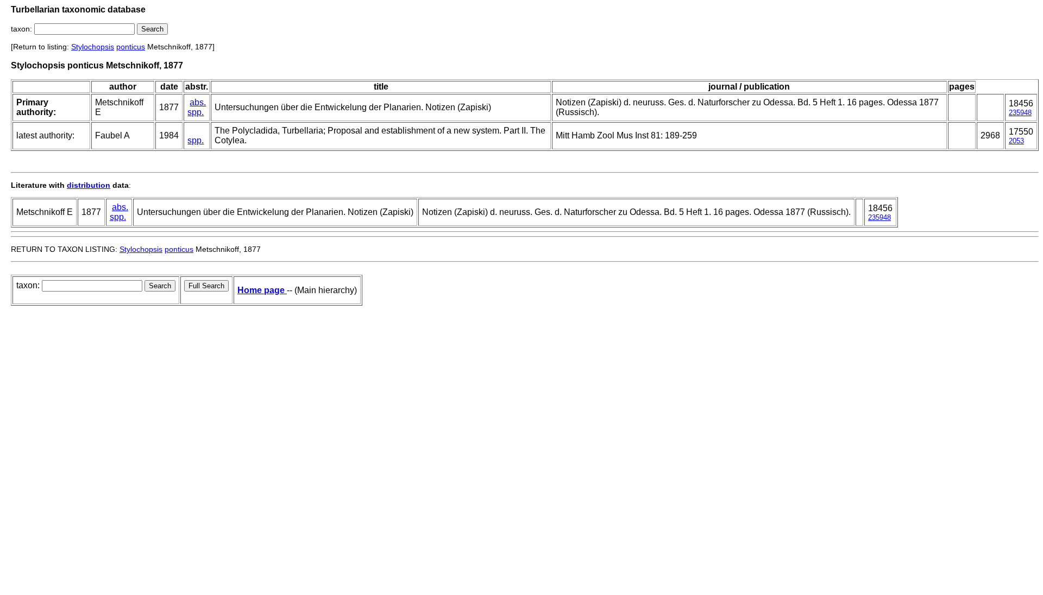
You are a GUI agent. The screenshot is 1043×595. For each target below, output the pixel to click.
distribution (88, 185)
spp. (195, 112)
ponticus (130, 46)
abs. (198, 102)
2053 (1016, 141)
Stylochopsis (92, 46)
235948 (1020, 113)
